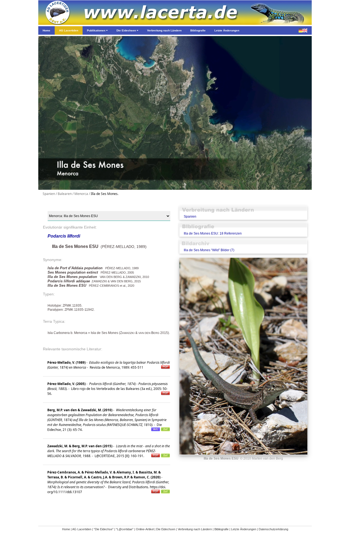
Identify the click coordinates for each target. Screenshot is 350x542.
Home (66, 529)
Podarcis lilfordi (64, 236)
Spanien (190, 216)
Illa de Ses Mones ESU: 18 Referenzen (213, 233)
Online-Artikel (145, 529)
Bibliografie (221, 529)
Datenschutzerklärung (273, 529)
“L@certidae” (124, 529)
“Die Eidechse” (103, 529)
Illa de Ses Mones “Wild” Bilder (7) (209, 250)
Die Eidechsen (165, 529)
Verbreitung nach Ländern (195, 529)
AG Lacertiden (81, 529)
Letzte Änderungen (243, 529)
